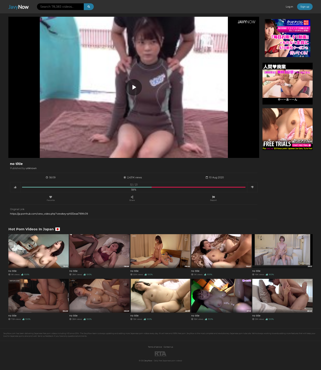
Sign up (304, 6)
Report (213, 200)
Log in (289, 6)
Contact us (168, 347)
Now (18, 7)
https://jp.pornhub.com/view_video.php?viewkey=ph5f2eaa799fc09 (49, 213)
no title (12, 271)
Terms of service (155, 347)
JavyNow (148, 360)
